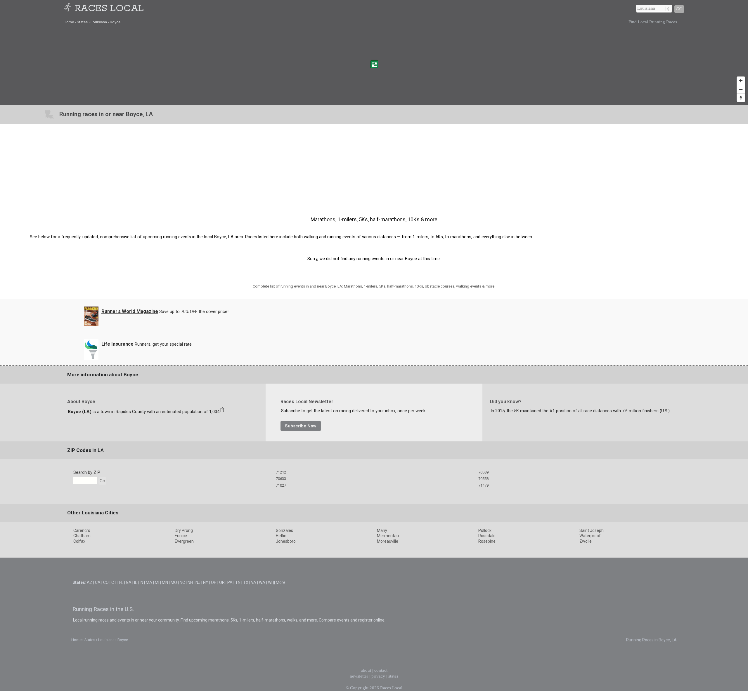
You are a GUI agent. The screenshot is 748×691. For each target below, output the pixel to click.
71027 (281, 485)
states (393, 676)
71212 (281, 472)
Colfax (79, 541)
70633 (281, 478)
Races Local (109, 9)
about (366, 670)
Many (382, 530)
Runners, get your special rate (163, 344)
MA (149, 582)
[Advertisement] (374, 166)
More (280, 582)
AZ (89, 582)
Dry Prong (184, 530)
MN (165, 582)
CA (98, 582)
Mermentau (388, 535)
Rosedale (487, 535)
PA (230, 582)
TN (237, 582)
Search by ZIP (86, 472)
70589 (483, 472)
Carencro (81, 530)
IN (141, 582)
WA (262, 582)
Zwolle (585, 541)
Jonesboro (286, 541)
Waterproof (590, 535)
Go (679, 9)
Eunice (181, 535)
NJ (197, 582)
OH (214, 582)
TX (245, 582)
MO (174, 582)
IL (135, 582)
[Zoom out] (741, 89)
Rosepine (487, 541)
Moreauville (387, 541)
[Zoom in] (741, 80)
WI (270, 582)
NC (182, 582)
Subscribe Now (300, 426)
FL (121, 582)
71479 (483, 485)
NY (205, 582)
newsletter (359, 676)
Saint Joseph (591, 530)
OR (222, 582)
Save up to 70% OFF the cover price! (193, 311)
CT (114, 582)
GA (128, 582)
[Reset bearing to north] (741, 97)
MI (157, 582)
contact (380, 670)
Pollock (484, 530)
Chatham (82, 535)
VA (253, 582)
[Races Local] (68, 9)
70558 (483, 478)
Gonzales (284, 530)
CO (106, 582)
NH (190, 582)
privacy (378, 676)
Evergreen (184, 541)
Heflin (281, 535)
